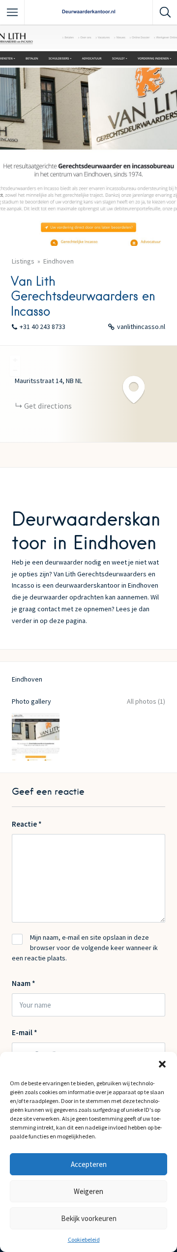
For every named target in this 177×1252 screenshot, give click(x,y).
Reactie (27, 824)
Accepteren (89, 1164)
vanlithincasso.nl (141, 326)
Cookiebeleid (84, 1239)
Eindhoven (58, 261)
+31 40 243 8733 (42, 326)
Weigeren (88, 1191)
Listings (23, 261)
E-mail (24, 1032)
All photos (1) (146, 701)
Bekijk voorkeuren (89, 1218)
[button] (162, 1064)
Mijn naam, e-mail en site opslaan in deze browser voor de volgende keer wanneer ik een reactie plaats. (85, 947)
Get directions (48, 406)
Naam (23, 983)
